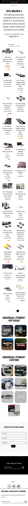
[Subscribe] (25, 501)
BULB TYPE (13, 36)
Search (13, 446)
